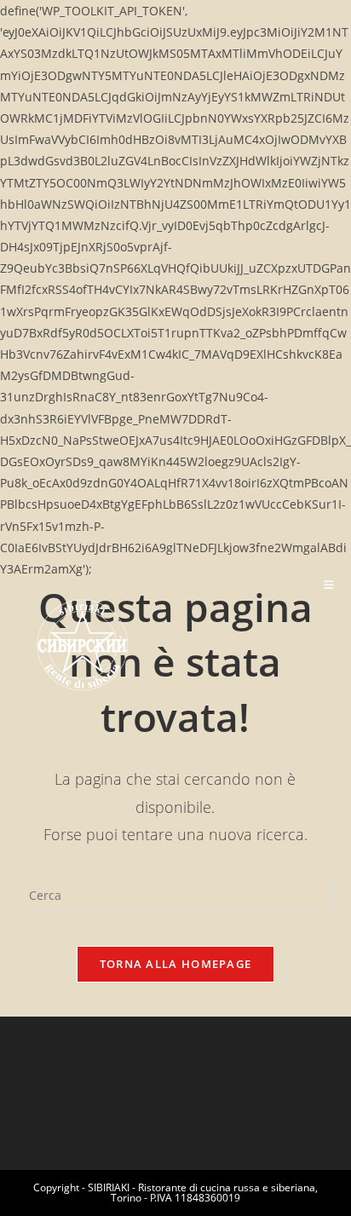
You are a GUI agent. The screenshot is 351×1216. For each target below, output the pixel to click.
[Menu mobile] (328, 584)
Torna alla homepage (176, 963)
